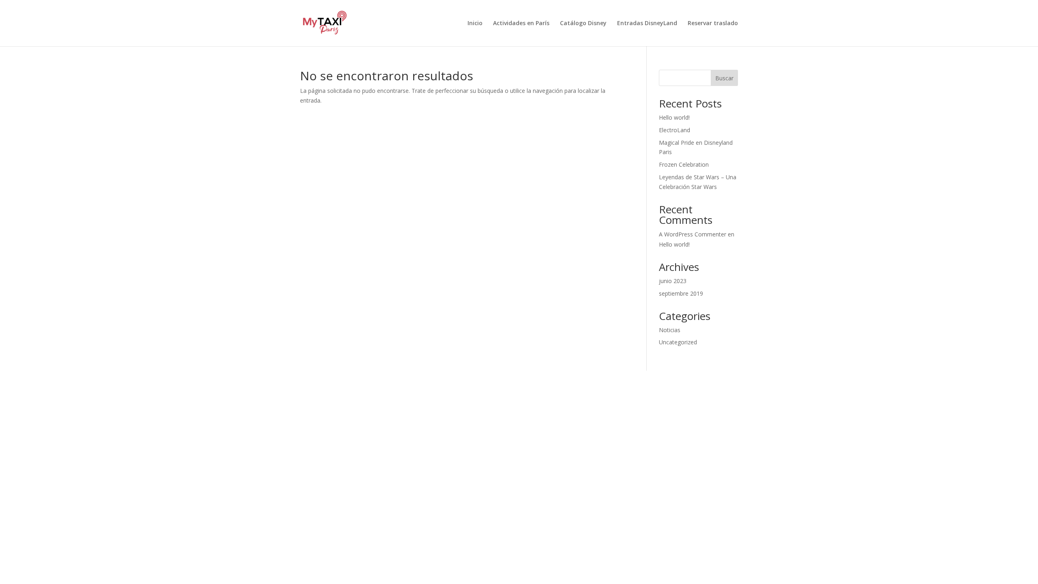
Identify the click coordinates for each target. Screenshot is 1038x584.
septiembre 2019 (681, 293)
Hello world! (674, 117)
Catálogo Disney (583, 23)
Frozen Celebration (684, 164)
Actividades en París (521, 23)
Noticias (669, 330)
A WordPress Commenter (692, 234)
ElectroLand (674, 130)
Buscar (724, 78)
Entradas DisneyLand (647, 23)
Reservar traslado (713, 23)
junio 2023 (672, 281)
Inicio (475, 23)
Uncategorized (678, 342)
